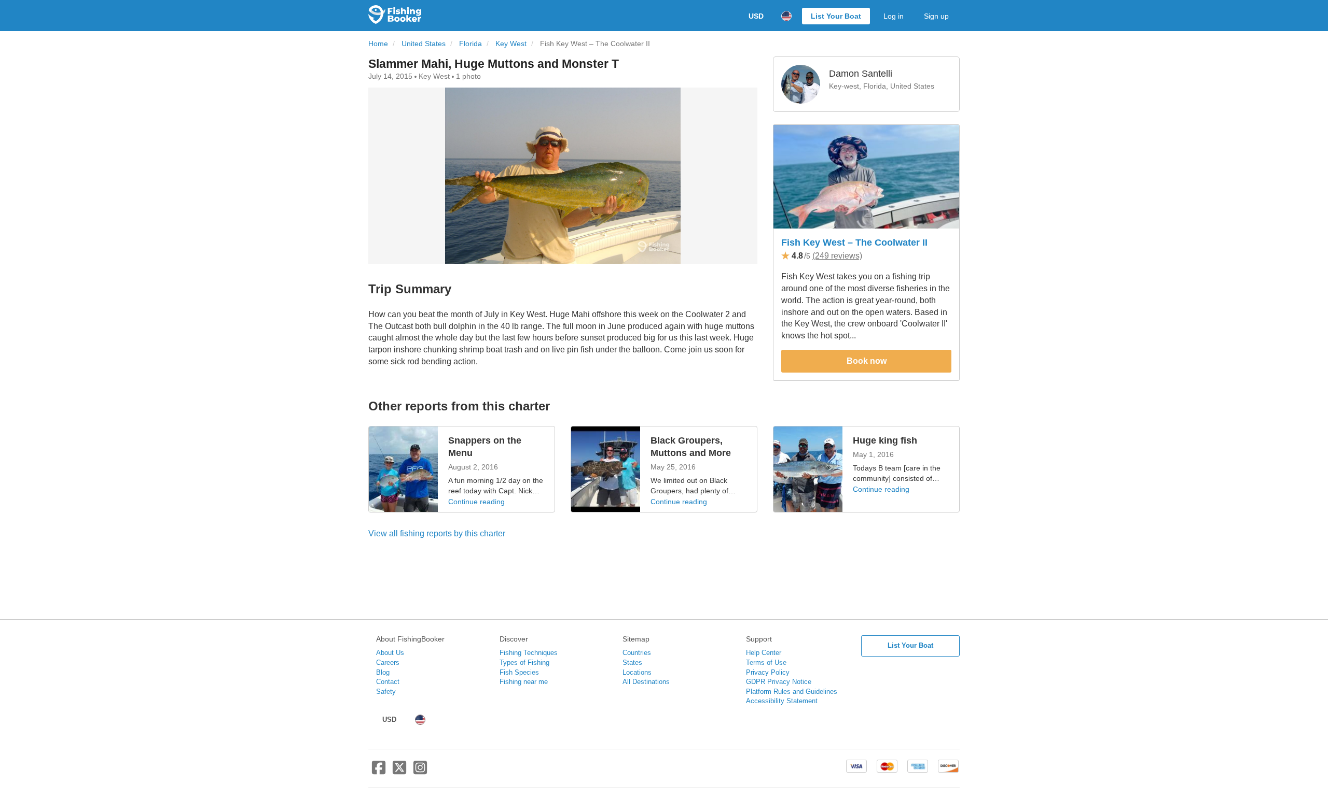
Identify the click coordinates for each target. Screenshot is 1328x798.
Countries (636, 653)
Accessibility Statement (782, 701)
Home (378, 44)
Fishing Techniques (529, 653)
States (632, 662)
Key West (511, 44)
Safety (386, 691)
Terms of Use (766, 662)
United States (424, 44)
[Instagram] (420, 771)
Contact (387, 682)
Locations (637, 672)
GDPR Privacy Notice (778, 682)
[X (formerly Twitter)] (399, 771)
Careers (387, 662)
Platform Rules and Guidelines (791, 691)
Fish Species (519, 672)
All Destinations (646, 682)
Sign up (936, 16)
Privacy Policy (768, 672)
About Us (390, 653)
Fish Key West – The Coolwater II (854, 242)
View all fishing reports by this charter (436, 533)
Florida (470, 44)
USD (756, 16)
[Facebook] (378, 771)
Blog (383, 672)
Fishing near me (524, 682)
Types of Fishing (524, 662)
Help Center (763, 653)
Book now (867, 361)
